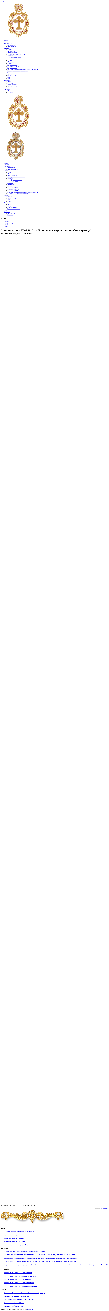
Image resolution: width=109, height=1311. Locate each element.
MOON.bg (30, 1309)
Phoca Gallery (104, 1208)
